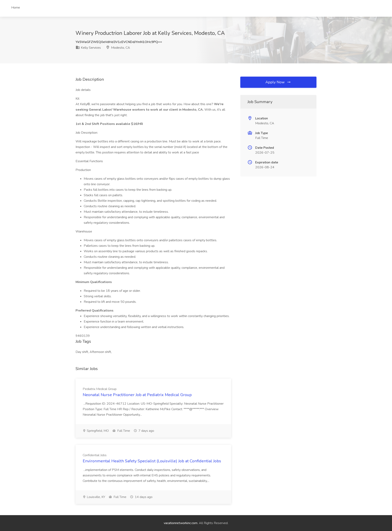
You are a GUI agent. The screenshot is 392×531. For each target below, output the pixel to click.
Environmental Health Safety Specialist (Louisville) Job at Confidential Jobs (152, 461)
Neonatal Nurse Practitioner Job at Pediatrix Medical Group (137, 395)
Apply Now (275, 82)
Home (15, 7)
